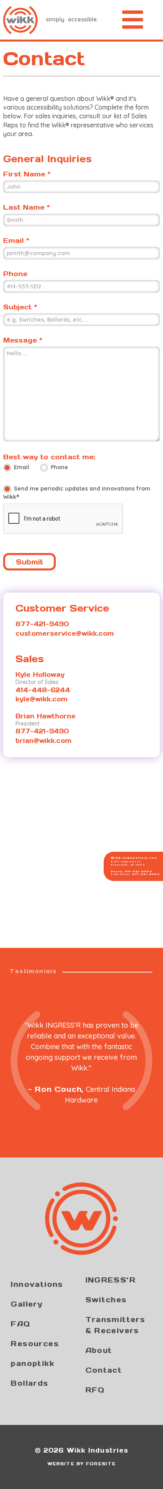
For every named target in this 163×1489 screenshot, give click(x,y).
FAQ (20, 1323)
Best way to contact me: (49, 462)
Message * (22, 341)
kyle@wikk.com (41, 699)
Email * (16, 241)
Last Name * (26, 208)
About (98, 1350)
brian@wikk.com (43, 740)
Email (21, 467)
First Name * (27, 174)
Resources (35, 1343)
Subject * (20, 307)
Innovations (37, 1284)
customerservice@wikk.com (64, 633)
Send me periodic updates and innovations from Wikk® (76, 489)
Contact (103, 1370)
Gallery (27, 1304)
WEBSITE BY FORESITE (81, 1463)
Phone (15, 274)
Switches (106, 1299)
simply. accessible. (71, 19)
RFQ (95, 1389)
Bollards (29, 1383)
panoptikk (32, 1363)
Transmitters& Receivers (115, 1325)
